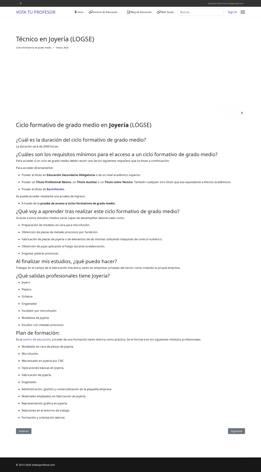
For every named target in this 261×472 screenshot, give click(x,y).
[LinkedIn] (233, 111)
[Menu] (243, 12)
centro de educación (37, 339)
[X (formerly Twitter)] (242, 113)
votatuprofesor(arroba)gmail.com (225, 3)
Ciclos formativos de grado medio (33, 47)
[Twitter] (21, 3)
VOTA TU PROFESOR (35, 12)
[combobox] (201, 12)
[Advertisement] (130, 77)
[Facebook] (225, 111)
